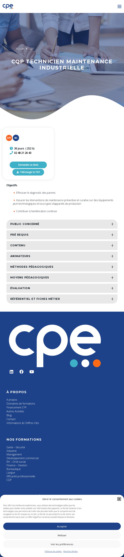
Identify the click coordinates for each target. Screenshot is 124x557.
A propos (11, 399)
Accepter (62, 526)
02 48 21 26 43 (22, 153)
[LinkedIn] (11, 372)
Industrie (11, 451)
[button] (119, 499)
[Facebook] (22, 372)
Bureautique (13, 469)
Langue (10, 472)
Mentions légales (70, 551)
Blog (9, 415)
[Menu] (119, 6)
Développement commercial (22, 458)
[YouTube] (32, 372)
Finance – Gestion (16, 465)
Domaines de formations (20, 403)
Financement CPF (16, 407)
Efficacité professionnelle (20, 476)
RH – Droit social (16, 461)
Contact (11, 419)
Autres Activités (15, 411)
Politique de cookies (53, 551)
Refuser (62, 535)
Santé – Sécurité (15, 447)
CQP (9, 480)
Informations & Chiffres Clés (22, 423)
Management (14, 454)
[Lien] (8, 6)
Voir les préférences (62, 544)
